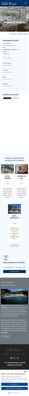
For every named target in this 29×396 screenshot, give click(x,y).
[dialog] (14, 383)
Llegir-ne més (10, 381)
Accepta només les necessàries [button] (14, 388)
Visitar (7, 282)
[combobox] (25, 372)
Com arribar (8, 58)
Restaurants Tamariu (22, 34)
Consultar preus (14, 271)
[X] (14, 358)
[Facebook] (11, 358)
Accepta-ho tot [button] (14, 384)
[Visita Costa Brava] (8, 3)
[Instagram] (18, 358)
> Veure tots (14, 245)
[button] (14, 393)
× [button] (27, 371)
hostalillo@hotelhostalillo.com (11, 49)
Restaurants (13, 34)
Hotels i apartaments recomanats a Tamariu (14, 159)
